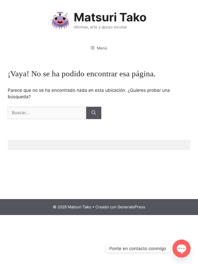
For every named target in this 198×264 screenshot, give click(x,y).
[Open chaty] (181, 249)
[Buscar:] (47, 112)
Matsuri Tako (110, 17)
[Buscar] (93, 113)
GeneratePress (131, 206)
